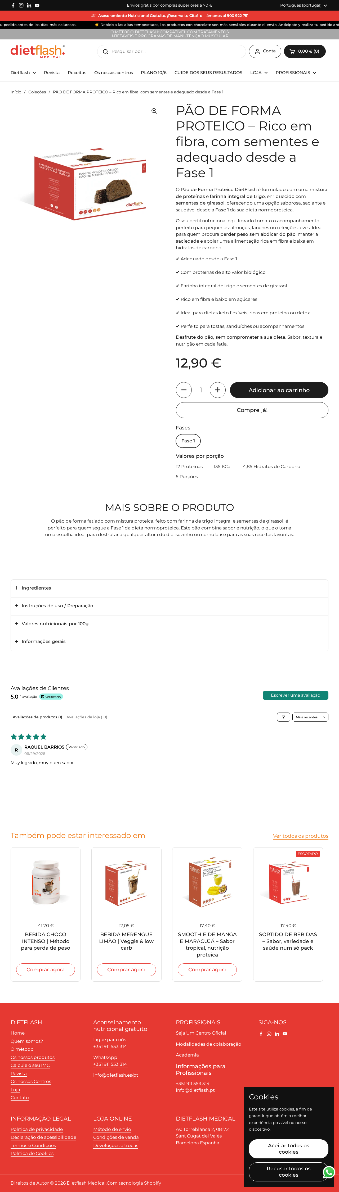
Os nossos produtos (33, 1057)
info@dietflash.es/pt (115, 1075)
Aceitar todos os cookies (288, 1148)
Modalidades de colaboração (208, 1044)
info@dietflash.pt (195, 1090)
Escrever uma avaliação (295, 695)
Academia (187, 1055)
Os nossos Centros (31, 1081)
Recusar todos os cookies (289, 1171)
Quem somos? (27, 1041)
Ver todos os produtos (300, 836)
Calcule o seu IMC (30, 1065)
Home (18, 1033)
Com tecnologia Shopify (134, 1183)
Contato (20, 1097)
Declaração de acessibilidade (43, 1137)
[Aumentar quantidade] (218, 390)
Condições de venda (116, 1137)
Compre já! (252, 409)
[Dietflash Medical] (38, 51)
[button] (305, 51)
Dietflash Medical (86, 1183)
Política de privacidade (37, 1129)
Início (16, 92)
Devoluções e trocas (115, 1145)
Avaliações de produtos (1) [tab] (37, 717)
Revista (19, 1073)
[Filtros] (283, 717)
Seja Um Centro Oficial (201, 1033)
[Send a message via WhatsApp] (329, 1172)
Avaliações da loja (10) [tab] (86, 717)
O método (22, 1049)
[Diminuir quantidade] (184, 390)
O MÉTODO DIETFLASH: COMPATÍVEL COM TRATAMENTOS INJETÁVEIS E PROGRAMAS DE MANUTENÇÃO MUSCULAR (169, 34)
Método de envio (112, 1129)
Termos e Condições (33, 1145)
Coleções (37, 92)
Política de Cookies (32, 1153)
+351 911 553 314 (110, 1064)
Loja (15, 1089)
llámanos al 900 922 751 (226, 15)
